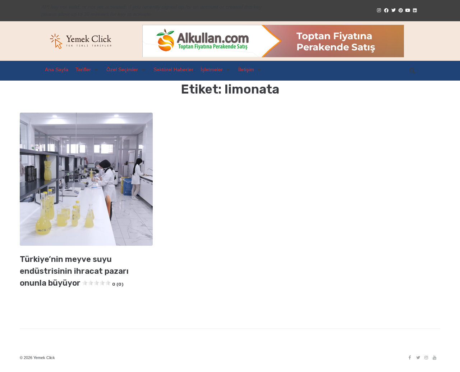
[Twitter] (418, 357)
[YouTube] (434, 357)
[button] (87, 69)
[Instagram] (426, 357)
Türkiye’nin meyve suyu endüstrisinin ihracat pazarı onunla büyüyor (74, 271)
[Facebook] (409, 357)
